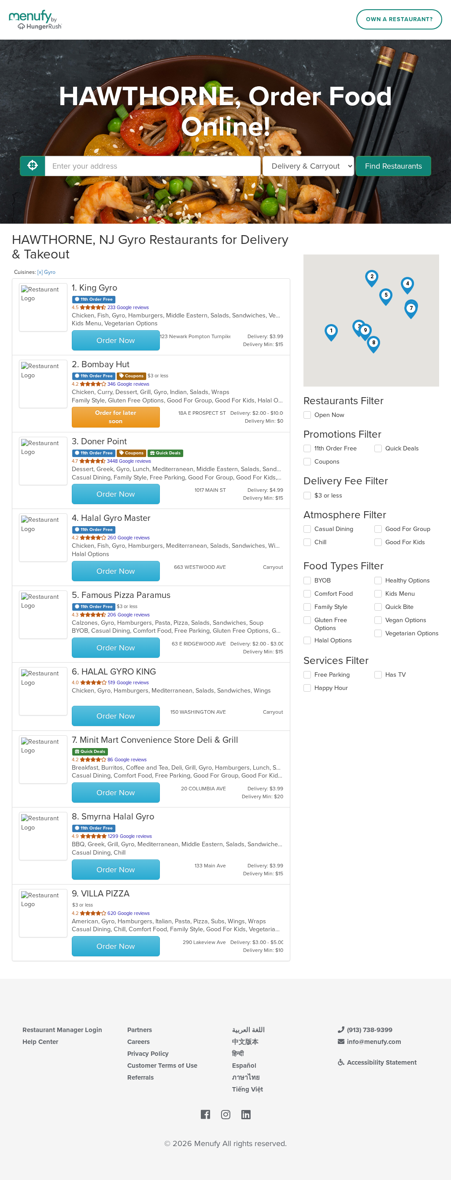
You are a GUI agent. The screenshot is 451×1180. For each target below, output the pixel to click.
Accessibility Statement (381, 1062)
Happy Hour (331, 688)
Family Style (330, 607)
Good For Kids (405, 542)
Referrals (140, 1077)
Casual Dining (333, 529)
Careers (138, 1042)
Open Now (329, 415)
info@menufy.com (373, 1042)
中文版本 (245, 1042)
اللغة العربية (248, 1030)
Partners (139, 1030)
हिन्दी (238, 1054)
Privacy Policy (148, 1054)
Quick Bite (399, 607)
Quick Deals (402, 448)
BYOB (322, 580)
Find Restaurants (393, 166)
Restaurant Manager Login (62, 1030)
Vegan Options (405, 620)
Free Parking (332, 674)
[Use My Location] (32, 166)
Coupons (327, 461)
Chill (320, 542)
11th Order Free (335, 448)
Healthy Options (407, 580)
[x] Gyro (46, 272)
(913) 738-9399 (368, 1030)
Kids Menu (400, 593)
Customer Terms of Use (162, 1065)
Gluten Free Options (330, 624)
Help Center (40, 1042)
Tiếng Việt (247, 1089)
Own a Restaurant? (399, 19)
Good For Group (407, 529)
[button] (331, 333)
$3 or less (328, 495)
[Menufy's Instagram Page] (225, 1115)
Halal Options (333, 640)
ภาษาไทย (246, 1077)
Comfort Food (333, 593)
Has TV (395, 674)
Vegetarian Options (412, 633)
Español (244, 1065)
